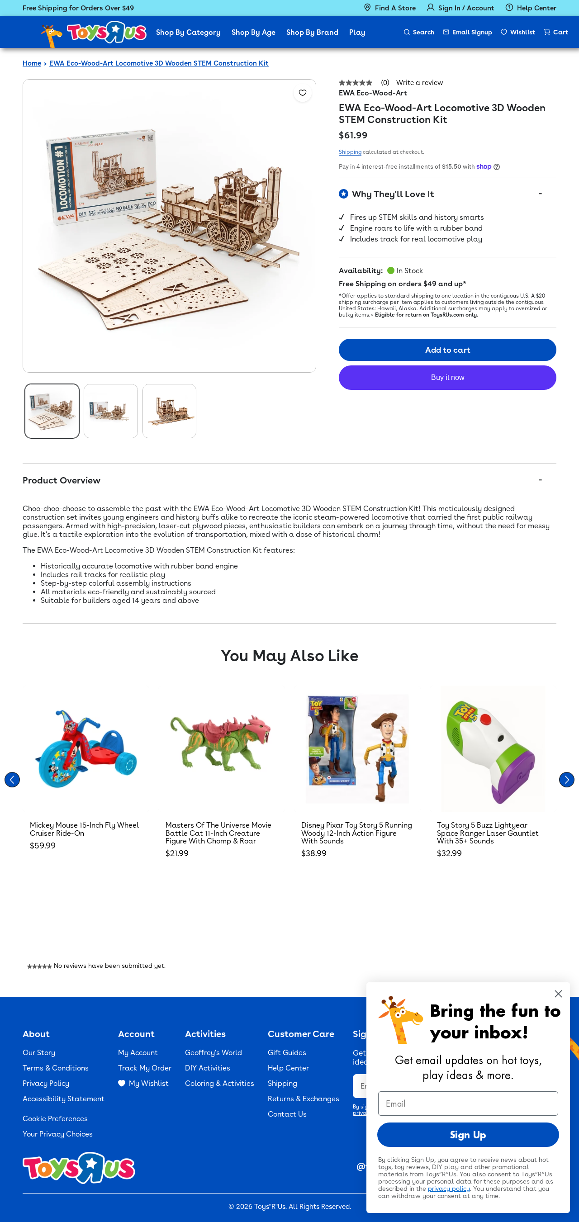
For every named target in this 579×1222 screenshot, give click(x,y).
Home (32, 63)
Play (357, 32)
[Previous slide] (12, 779)
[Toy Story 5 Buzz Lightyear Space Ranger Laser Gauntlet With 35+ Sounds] (493, 749)
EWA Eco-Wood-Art (373, 93)
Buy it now (448, 377)
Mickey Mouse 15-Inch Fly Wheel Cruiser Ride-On (84, 829)
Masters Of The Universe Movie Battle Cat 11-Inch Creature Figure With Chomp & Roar (218, 833)
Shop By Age (253, 32)
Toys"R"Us (269, 1207)
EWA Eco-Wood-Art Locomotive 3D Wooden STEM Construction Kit (159, 63)
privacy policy (449, 1188)
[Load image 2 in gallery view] (111, 411)
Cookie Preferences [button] (55, 1118)
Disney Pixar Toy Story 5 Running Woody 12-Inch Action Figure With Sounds (356, 833)
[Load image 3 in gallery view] (169, 411)
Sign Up (468, 1135)
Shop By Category (188, 32)
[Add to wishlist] (303, 93)
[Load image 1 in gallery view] (52, 411)
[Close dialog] (558, 994)
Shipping (350, 152)
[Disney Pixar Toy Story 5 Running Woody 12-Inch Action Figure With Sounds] (357, 749)
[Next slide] (566, 779)
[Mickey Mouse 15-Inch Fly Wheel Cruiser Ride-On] (86, 749)
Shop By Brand (312, 32)
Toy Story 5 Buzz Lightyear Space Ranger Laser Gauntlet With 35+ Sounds (488, 833)
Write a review (419, 83)
